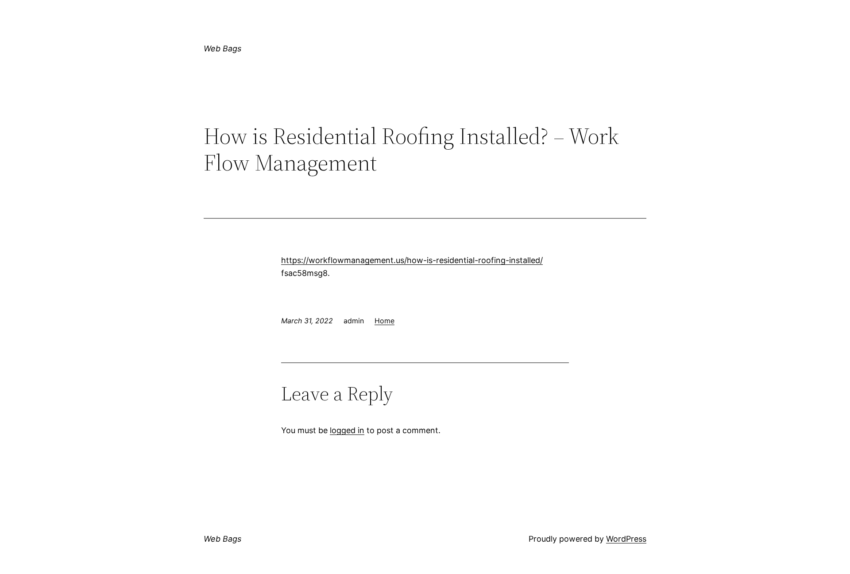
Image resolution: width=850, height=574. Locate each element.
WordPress (626, 538)
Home (384, 320)
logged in (347, 430)
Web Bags (222, 48)
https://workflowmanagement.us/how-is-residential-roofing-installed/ (412, 260)
